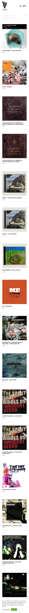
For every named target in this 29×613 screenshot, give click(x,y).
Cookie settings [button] (6, 609)
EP (15, 15)
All (3, 15)
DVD (12, 15)
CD (9, 15)
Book (6, 15)
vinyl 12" (4, 20)
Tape (12, 17)
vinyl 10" (16, 17)
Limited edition (5, 17)
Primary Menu (20, 6)
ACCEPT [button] (14, 609)
